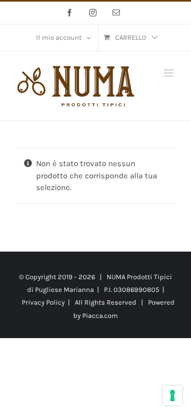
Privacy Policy (43, 302)
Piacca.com (100, 316)
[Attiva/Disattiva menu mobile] (169, 73)
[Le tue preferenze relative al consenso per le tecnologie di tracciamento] (172, 395)
